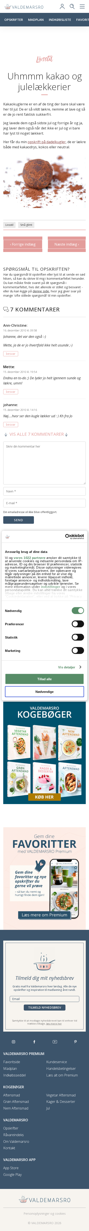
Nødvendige (44, 691)
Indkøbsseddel (14, 1075)
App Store (11, 1168)
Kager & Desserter (60, 1101)
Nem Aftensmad (15, 1108)
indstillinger (50, 586)
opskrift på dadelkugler (47, 142)
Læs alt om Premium (62, 1075)
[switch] (78, 624)
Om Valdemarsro (16, 1141)
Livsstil (9, 225)
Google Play (12, 1174)
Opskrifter (13, 19)
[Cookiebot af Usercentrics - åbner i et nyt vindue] (65, 536)
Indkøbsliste (60, 19)
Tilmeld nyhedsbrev (44, 1007)
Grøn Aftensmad (16, 1101)
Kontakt (9, 1148)
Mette (8, 366)
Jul (48, 1108)
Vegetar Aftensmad (61, 1095)
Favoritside (11, 1062)
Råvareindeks (13, 1135)
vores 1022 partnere (30, 557)
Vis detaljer (66, 667)
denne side (41, 291)
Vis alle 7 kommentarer (37, 434)
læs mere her (54, 1023)
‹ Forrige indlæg (23, 244)
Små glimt (26, 225)
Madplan (36, 19)
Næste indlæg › (66, 244)
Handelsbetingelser (61, 1068)
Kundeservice (56, 1062)
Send (18, 520)
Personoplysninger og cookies (45, 1213)
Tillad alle (44, 679)
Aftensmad (11, 1095)
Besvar (10, 354)
